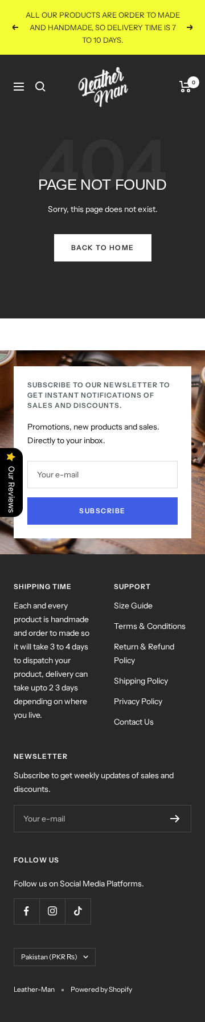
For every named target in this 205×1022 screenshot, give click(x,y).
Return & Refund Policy (144, 653)
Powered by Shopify (101, 989)
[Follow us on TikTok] (78, 911)
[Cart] (185, 86)
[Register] (175, 819)
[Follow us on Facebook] (26, 911)
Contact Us (134, 722)
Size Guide (133, 605)
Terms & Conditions (150, 626)
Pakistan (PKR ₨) (49, 956)
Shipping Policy (141, 681)
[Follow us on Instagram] (52, 911)
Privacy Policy (138, 701)
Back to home (102, 247)
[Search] (40, 86)
